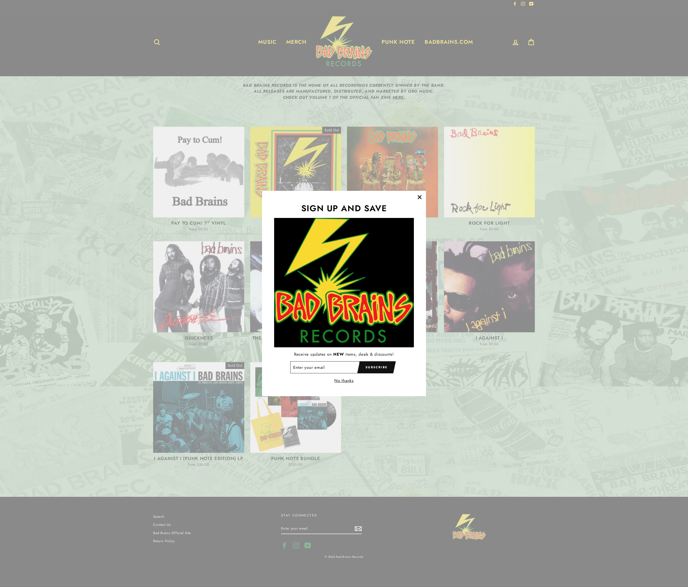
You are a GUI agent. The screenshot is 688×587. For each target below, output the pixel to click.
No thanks (344, 381)
